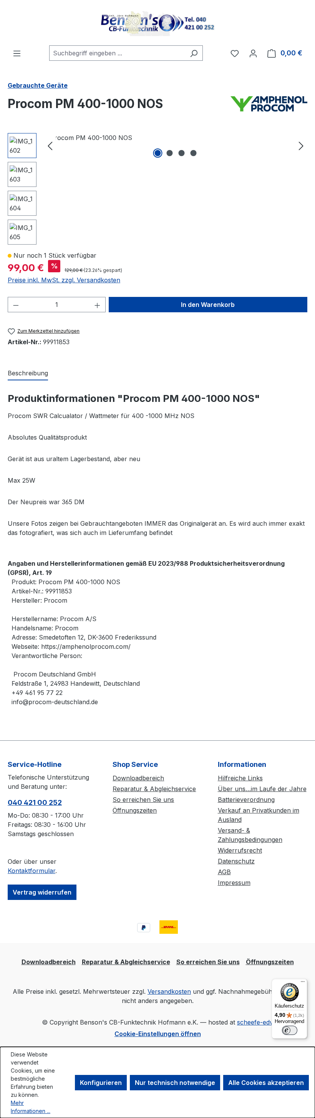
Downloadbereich (138, 778)
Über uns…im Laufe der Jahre (262, 789)
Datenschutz (236, 861)
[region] (157, 189)
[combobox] (117, 53)
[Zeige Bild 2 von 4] (170, 153)
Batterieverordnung (246, 799)
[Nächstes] (301, 145)
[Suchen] (194, 53)
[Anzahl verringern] (16, 304)
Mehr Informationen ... (30, 1107)
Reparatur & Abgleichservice (154, 789)
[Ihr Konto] (253, 53)
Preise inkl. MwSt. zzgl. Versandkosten (64, 280)
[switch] (289, 1030)
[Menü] (17, 53)
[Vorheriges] (50, 145)
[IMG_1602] (175, 137)
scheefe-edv (255, 1022)
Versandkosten (169, 991)
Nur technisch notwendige (175, 1082)
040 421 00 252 (35, 802)
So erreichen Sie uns (143, 799)
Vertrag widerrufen (42, 892)
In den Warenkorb (208, 304)
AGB (224, 872)
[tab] (28, 373)
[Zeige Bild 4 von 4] (194, 153)
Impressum (234, 882)
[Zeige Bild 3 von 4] (182, 153)
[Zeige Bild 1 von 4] (158, 153)
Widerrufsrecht (240, 850)
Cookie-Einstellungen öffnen (157, 1034)
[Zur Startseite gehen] (157, 22)
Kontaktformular (31, 871)
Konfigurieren (101, 1082)
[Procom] (268, 107)
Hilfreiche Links (240, 778)
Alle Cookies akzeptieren (266, 1082)
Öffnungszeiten (135, 810)
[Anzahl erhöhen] (98, 304)
